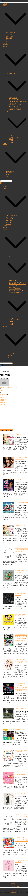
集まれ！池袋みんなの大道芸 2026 (21, 751)
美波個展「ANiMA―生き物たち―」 (21, 571)
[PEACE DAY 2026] (8, 739)
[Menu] (0, 183)
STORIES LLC (3, 396)
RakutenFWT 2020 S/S (15, 105)
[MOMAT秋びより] (8, 804)
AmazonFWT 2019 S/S (15, 106)
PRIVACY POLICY (15, 886)
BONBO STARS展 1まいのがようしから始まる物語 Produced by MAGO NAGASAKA (21, 637)
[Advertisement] (14, 417)
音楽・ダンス (9, 36)
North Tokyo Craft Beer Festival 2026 (20, 615)
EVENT (5, 43)
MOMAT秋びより (20, 794)
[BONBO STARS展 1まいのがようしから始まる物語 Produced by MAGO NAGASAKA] (8, 645)
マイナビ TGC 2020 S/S (15, 100)
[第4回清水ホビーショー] (8, 513)
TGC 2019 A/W (13, 103)
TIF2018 (11, 140)
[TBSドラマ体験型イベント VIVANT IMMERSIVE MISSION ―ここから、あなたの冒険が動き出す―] (8, 694)
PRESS (7, 174)
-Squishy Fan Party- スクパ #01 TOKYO (21, 773)
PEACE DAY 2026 (20, 729)
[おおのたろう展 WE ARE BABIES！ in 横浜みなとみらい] (8, 670)
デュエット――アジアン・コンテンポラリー (21, 815)
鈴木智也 (2, 404)
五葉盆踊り (18, 480)
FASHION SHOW (10, 74)
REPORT (5, 45)
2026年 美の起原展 (20, 434)
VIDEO (5, 144)
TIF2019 (11, 139)
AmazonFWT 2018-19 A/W (16, 108)
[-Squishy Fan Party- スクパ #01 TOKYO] (8, 783)
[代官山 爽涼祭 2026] (8, 718)
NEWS (4, 5)
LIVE (7, 111)
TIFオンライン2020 (14, 137)
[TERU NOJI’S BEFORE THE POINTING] (8, 468)
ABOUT (13, 883)
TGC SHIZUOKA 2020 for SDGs (17, 101)
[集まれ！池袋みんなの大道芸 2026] (8, 760)
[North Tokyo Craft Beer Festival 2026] (8, 624)
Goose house (3, 394)
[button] (15, 31)
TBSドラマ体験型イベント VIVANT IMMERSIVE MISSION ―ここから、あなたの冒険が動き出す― (21, 687)
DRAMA (2, 391)
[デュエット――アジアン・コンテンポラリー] (8, 825)
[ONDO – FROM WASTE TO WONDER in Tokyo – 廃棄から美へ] (8, 558)
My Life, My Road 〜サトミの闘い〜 (9, 387)
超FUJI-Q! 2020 (13, 98)
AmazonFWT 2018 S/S (15, 110)
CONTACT (14, 884)
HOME (5, 4)
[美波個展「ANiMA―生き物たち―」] (8, 581)
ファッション (9, 34)
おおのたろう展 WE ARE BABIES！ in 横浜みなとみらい (21, 661)
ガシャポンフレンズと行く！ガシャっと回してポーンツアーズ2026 (21, 839)
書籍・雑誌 (9, 38)
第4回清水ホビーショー (21, 502)
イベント (8, 41)
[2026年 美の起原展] (8, 445)
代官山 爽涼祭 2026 (20, 708)
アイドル (8, 40)
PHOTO (5, 46)
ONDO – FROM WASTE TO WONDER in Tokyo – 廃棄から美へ (21, 549)
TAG (7, 176)
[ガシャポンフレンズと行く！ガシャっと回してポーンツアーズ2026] (8, 848)
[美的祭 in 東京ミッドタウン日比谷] (8, 870)
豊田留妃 (2, 402)
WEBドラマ (9, 173)
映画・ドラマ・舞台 (11, 33)
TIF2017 (11, 142)
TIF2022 (11, 135)
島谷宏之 (2, 401)
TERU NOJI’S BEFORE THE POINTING (21, 458)
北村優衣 (2, 397)
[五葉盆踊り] (8, 490)
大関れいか (3, 399)
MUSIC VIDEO (10, 171)
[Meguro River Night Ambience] (8, 603)
